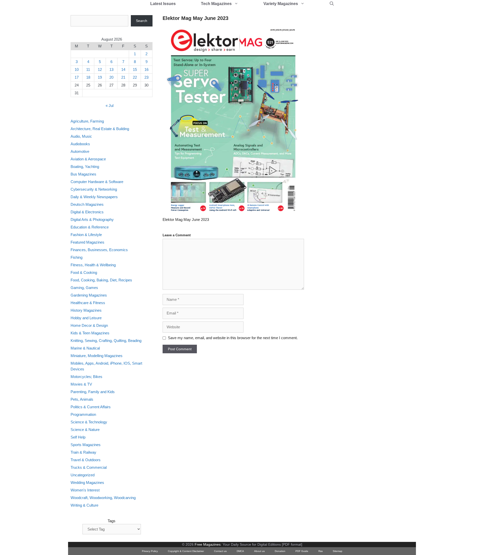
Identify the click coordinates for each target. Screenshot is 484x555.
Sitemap (337, 551)
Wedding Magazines (87, 482)
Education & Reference (90, 227)
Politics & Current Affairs (91, 407)
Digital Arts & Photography (92, 219)
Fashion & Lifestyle (86, 234)
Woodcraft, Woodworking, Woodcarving (103, 497)
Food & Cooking (84, 272)
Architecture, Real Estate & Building (100, 129)
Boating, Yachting (85, 166)
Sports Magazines (86, 445)
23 (146, 77)
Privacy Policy (150, 551)
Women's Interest (85, 490)
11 (88, 69)
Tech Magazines (216, 4)
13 (111, 69)
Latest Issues (163, 4)
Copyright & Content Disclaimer (186, 551)
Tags (111, 521)
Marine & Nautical (85, 348)
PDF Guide (301, 551)
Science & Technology (89, 422)
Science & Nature (85, 429)
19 (100, 77)
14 (123, 69)
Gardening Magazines (89, 295)
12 (100, 69)
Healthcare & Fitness (88, 303)
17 (77, 77)
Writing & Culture (84, 505)
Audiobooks (80, 144)
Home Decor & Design (89, 325)
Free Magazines (208, 544)
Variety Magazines (280, 4)
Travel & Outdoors (86, 460)
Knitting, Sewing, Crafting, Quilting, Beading (106, 340)
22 (135, 77)
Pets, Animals (82, 399)
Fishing (76, 257)
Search (141, 21)
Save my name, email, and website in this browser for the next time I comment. (233, 338)
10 (77, 69)
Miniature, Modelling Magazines (97, 356)
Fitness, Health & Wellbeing (93, 265)
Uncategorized (83, 475)
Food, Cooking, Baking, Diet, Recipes (101, 280)
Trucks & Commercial (89, 467)
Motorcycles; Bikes (86, 376)
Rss (320, 551)
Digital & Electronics (87, 212)
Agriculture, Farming (87, 121)
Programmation (83, 414)
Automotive (80, 151)
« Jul (109, 105)
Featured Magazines (87, 242)
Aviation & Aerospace (88, 159)
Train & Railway (83, 452)
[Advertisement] (352, 90)
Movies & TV (81, 384)
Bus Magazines (83, 174)
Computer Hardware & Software (97, 182)
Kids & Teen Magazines (90, 333)
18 (88, 77)
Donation (280, 551)
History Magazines (86, 310)
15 (135, 69)
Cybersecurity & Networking (94, 189)
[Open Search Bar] (331, 4)
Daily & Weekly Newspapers (94, 197)
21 (123, 77)
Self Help (78, 437)
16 (146, 69)
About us (259, 551)
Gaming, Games (84, 287)
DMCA (240, 551)
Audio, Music (81, 136)
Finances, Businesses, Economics (99, 250)
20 (111, 77)
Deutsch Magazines (87, 204)
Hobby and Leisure (86, 318)
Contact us (220, 551)
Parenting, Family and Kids (93, 392)
